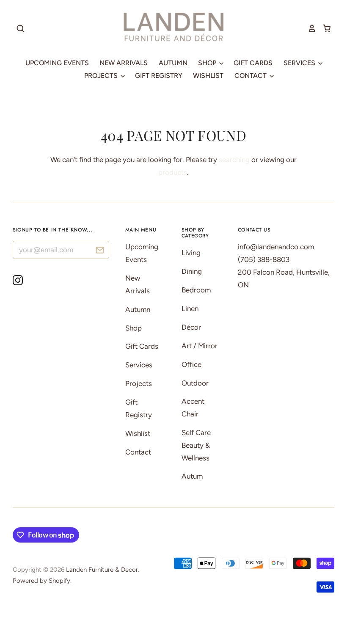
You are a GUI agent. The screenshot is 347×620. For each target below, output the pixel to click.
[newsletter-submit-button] (100, 251)
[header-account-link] (309, 28)
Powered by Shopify (41, 580)
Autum (192, 476)
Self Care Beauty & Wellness (196, 445)
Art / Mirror (200, 346)
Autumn (173, 63)
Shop (208, 63)
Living (191, 252)
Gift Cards (253, 63)
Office (191, 364)
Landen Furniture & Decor (102, 569)
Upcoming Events (57, 63)
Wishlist (208, 76)
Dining (192, 271)
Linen (190, 308)
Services (300, 63)
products (172, 172)
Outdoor (195, 383)
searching (234, 159)
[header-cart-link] (323, 28)
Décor (191, 327)
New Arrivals (123, 63)
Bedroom (196, 290)
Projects (101, 76)
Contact (251, 76)
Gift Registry (158, 76)
